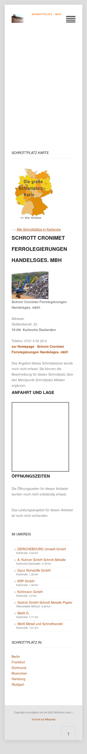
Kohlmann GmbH (30, 591)
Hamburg (18, 678)
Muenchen (19, 673)
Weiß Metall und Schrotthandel (40, 623)
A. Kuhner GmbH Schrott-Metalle (41, 559)
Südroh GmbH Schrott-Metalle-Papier (44, 602)
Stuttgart (18, 684)
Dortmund (19, 667)
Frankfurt (18, 662)
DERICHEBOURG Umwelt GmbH (41, 549)
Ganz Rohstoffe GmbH (34, 570)
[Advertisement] (43, 89)
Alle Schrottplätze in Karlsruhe (39, 229)
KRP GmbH (25, 581)
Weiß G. (23, 613)
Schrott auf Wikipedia (43, 719)
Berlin (16, 656)
